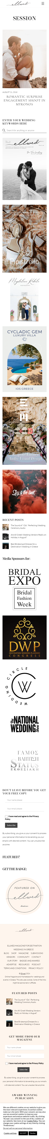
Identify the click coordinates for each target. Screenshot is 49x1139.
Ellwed (23, 973)
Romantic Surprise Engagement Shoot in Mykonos (24, 100)
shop (13, 953)
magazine (24, 953)
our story (12, 961)
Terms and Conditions (15, 968)
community (23, 957)
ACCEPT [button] (23, 1133)
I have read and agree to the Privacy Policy (22, 817)
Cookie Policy (32, 1121)
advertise (11, 964)
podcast (36, 964)
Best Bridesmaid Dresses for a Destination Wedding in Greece (24, 545)
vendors (10, 957)
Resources (24, 964)
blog (6, 953)
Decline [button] (33, 1133)
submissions (37, 953)
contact (36, 957)
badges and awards (30, 961)
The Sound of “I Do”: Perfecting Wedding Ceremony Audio (28, 526)
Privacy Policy (36, 968)
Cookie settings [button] (10, 1133)
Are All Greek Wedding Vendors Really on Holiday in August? (28, 536)
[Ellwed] (18, 4)
